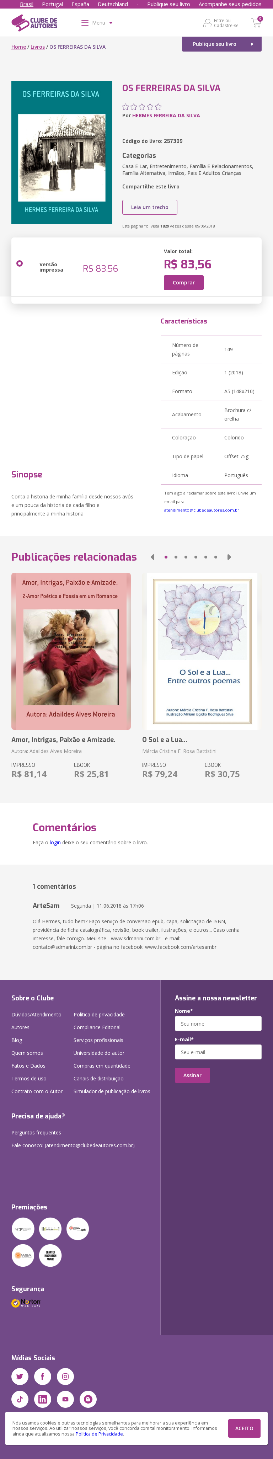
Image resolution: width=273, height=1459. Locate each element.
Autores (20, 1027)
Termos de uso (29, 1078)
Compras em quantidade (102, 1065)
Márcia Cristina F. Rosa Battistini (179, 751)
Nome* (184, 1011)
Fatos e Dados (28, 1065)
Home (18, 46)
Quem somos (27, 1052)
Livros (38, 46)
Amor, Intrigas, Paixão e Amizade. (63, 740)
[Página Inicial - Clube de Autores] (34, 24)
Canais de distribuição (99, 1078)
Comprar (184, 282)
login (55, 842)
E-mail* (184, 1039)
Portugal (52, 3)
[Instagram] (65, 1376)
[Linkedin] (42, 1399)
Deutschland (113, 3)
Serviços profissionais (98, 1040)
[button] (152, 557)
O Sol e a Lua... (164, 740)
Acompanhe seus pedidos (230, 3)
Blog (16, 1040)
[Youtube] (65, 1399)
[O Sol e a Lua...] (202, 651)
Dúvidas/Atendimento (36, 1014)
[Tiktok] (19, 1399)
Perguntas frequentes (36, 1132)
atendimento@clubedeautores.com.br (201, 510)
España (80, 3)
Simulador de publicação (112, 1091)
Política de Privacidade (99, 1434)
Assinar (192, 1075)
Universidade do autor (99, 1052)
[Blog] (88, 1399)
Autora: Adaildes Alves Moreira (46, 751)
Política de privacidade (99, 1014)
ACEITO (244, 1428)
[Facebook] (42, 1376)
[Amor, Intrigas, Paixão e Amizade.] (71, 651)
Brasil (26, 3)
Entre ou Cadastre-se (226, 22)
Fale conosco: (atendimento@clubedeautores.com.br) (73, 1145)
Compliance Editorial (97, 1027)
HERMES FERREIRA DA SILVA (166, 115)
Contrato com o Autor (37, 1091)
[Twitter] (19, 1376)
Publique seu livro (168, 3)
